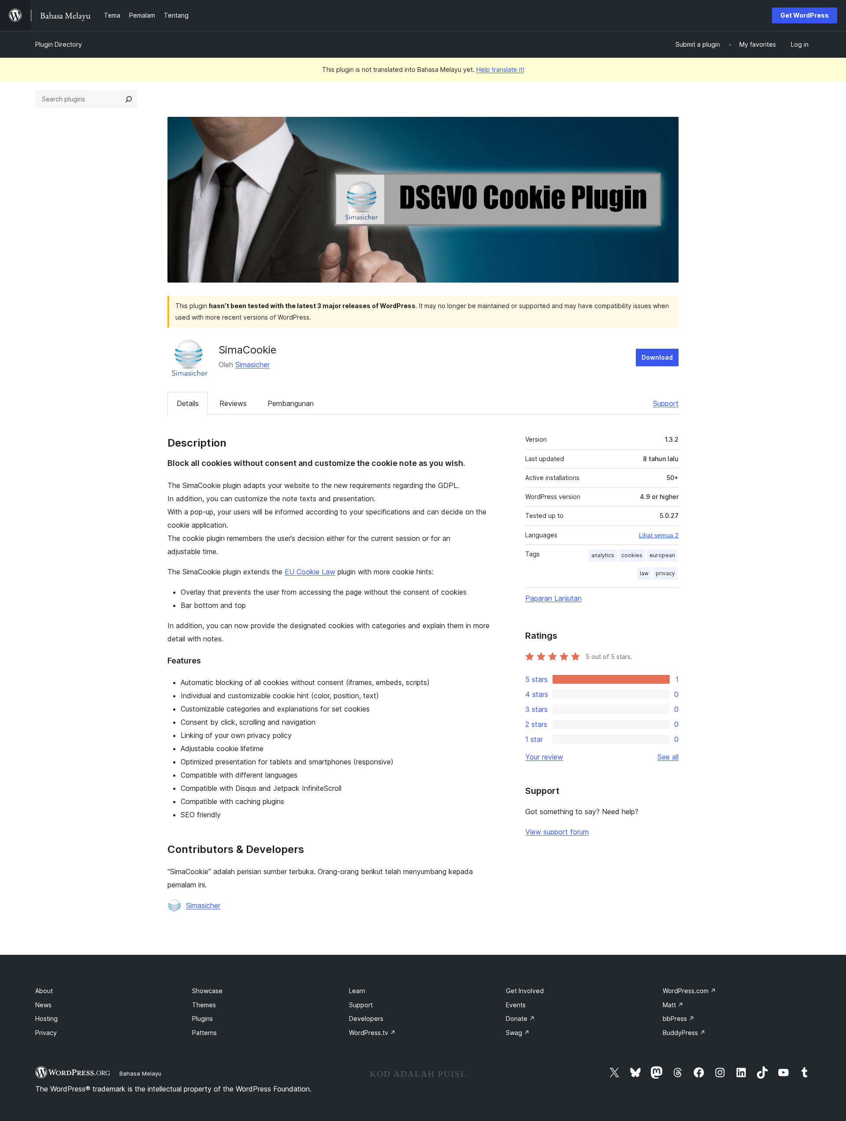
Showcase (207, 990)
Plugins (202, 1018)
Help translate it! (500, 69)
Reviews (233, 403)
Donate (520, 1018)
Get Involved (525, 990)
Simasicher (252, 364)
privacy (665, 573)
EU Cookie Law (310, 571)
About (44, 990)
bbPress (678, 1018)
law (644, 573)
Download (657, 357)
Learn (357, 990)
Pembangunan (290, 403)
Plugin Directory (58, 44)
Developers (366, 1018)
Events (516, 1005)
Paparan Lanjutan (553, 598)
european (662, 555)
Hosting (46, 1018)
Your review (544, 756)
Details (188, 403)
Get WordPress (804, 15)
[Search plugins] (128, 99)
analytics (602, 555)
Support (666, 403)
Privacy (46, 1032)
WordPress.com (689, 990)
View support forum (557, 831)
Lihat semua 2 (659, 535)
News (43, 1005)
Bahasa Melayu (140, 1073)
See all (668, 756)
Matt (673, 1005)
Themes (204, 1005)
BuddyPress (684, 1032)
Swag (518, 1032)
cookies (631, 555)
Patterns (204, 1032)
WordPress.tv (372, 1032)
